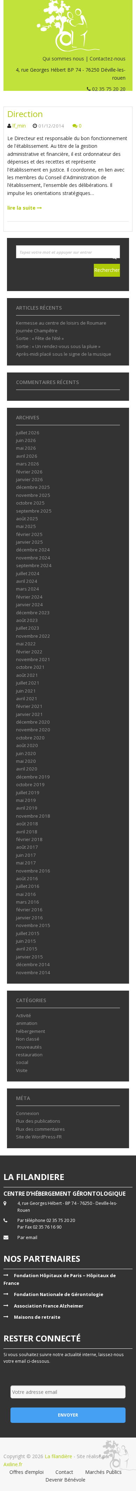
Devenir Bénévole (65, 1479)
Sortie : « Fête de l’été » (40, 338)
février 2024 (29, 597)
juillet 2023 (27, 628)
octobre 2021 (30, 667)
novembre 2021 (33, 659)
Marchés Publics (103, 1472)
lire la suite (22, 207)
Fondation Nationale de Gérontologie (58, 1294)
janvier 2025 (29, 542)
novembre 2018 (33, 816)
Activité (23, 1015)
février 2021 (29, 706)
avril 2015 (26, 949)
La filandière (58, 1456)
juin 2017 (26, 855)
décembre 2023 (33, 612)
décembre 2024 (33, 550)
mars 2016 (27, 902)
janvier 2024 (29, 604)
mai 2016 (26, 894)
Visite (22, 1070)
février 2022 (29, 652)
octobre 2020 (30, 737)
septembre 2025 (34, 511)
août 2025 (27, 518)
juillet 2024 (27, 573)
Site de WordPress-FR (39, 1137)
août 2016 (27, 878)
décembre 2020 (33, 722)
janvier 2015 (29, 957)
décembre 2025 (33, 487)
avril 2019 (26, 808)
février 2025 (29, 534)
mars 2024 (27, 589)
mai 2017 (26, 863)
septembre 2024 (34, 565)
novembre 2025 (33, 495)
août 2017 (27, 847)
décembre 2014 (33, 964)
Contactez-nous (108, 58)
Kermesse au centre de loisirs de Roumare (61, 323)
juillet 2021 (27, 683)
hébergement (30, 1031)
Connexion (27, 1113)
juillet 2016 (27, 886)
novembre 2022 (33, 636)
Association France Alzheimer (48, 1306)
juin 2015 (26, 941)
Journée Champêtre (37, 330)
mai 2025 (26, 526)
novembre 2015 (33, 925)
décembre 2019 (33, 777)
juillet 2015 (27, 933)
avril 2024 (26, 581)
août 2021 (27, 675)
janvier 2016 (29, 917)
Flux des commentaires (40, 1129)
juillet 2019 (27, 792)
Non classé (27, 1039)
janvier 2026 (29, 479)
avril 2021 (26, 698)
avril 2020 (26, 769)
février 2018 (29, 839)
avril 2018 (26, 831)
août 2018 (27, 823)
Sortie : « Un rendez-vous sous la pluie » (58, 346)
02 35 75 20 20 (108, 89)
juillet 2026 (27, 432)
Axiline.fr (12, 1464)
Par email (27, 1237)
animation (26, 1023)
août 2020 (27, 745)
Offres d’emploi (26, 1472)
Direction (25, 114)
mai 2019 (26, 800)
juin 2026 (26, 440)
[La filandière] (68, 25)
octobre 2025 (30, 503)
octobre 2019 (30, 784)
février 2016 (29, 909)
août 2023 (27, 620)
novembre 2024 (33, 558)
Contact (64, 1472)
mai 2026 (26, 448)
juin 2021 (26, 691)
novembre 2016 (33, 871)
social (22, 1062)
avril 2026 (26, 456)
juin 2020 (26, 753)
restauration (29, 1054)
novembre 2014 (33, 972)
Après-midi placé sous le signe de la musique (63, 354)
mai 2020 (26, 761)
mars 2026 (27, 464)
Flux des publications (38, 1121)
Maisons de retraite (37, 1317)
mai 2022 (26, 643)
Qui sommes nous (63, 58)
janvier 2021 (29, 714)
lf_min (19, 125)
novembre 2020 (33, 729)
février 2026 (29, 472)
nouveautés (29, 1047)
